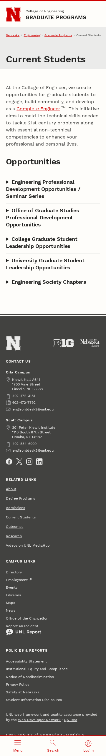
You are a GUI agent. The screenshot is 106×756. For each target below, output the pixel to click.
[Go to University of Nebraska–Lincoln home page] (13, 14)
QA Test (70, 720)
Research (14, 536)
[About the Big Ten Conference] (64, 343)
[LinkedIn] (39, 461)
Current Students (21, 517)
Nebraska (12, 35)
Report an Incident (22, 626)
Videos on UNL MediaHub (28, 545)
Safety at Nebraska (22, 692)
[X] (19, 461)
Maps (10, 603)
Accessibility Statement (26, 661)
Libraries (13, 595)
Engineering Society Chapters (48, 282)
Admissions (15, 508)
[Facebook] (9, 461)
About (11, 489)
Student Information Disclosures (34, 700)
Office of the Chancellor (27, 618)
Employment (17, 580)
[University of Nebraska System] (90, 343)
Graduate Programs (56, 17)
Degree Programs (20, 498)
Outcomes (14, 527)
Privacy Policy (17, 684)
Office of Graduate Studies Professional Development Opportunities (42, 217)
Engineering (32, 35)
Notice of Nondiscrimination (30, 677)
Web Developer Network (39, 720)
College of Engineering (45, 11)
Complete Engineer (38, 108)
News (10, 610)
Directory (14, 572)
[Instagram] (29, 461)
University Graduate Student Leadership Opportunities (45, 264)
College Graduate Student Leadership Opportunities (41, 242)
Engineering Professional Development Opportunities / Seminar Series (43, 189)
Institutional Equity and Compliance (37, 669)
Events (11, 587)
